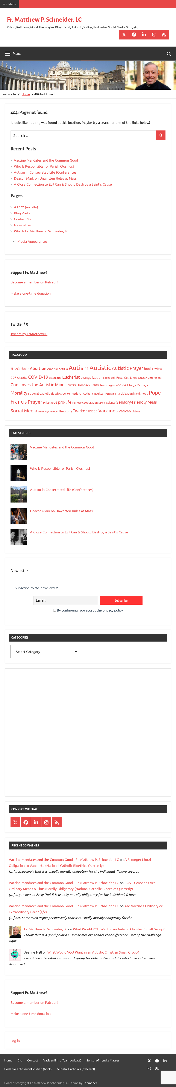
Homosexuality (88, 385)
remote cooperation (85, 402)
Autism (79, 367)
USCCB (92, 411)
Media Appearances (32, 241)
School (102, 402)
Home (8, 1060)
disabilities (55, 377)
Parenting (110, 393)
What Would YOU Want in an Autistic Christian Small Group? (118, 929)
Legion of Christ (117, 385)
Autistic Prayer (127, 368)
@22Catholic (20, 368)
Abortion (38, 368)
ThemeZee (90, 1083)
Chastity (22, 377)
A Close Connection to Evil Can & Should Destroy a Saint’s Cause (63, 184)
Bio (20, 1060)
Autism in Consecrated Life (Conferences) (45, 172)
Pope (144, 393)
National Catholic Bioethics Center (49, 393)
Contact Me (23, 219)
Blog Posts (22, 213)
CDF (13, 377)
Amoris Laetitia (57, 369)
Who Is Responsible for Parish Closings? (44, 166)
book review (153, 368)
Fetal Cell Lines (126, 377)
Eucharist (71, 377)
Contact (32, 1060)
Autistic (100, 367)
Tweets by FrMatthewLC (29, 334)
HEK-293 (70, 385)
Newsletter (22, 225)
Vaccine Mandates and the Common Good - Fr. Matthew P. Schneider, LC (64, 859)
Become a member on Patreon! (34, 282)
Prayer (35, 401)
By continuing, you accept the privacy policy (89, 610)
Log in (15, 1040)
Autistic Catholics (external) (76, 1069)
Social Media (24, 410)
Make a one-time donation (31, 293)
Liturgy (131, 385)
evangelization (91, 377)
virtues (136, 411)
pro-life (64, 401)
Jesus (103, 385)
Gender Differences (149, 377)
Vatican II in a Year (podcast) (62, 1060)
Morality (19, 392)
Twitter (80, 410)
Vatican (124, 411)
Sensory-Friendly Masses (102, 1060)
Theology (65, 411)
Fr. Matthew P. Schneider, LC (44, 19)
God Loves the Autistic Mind (38, 384)
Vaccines (108, 410)
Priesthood (50, 402)
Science (110, 402)
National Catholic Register (88, 393)
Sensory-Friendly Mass (136, 401)
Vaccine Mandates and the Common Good (46, 160)
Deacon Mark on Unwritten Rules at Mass (45, 178)
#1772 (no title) (26, 207)
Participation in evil (129, 393)
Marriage (142, 385)
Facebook (109, 377)
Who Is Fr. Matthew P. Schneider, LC (41, 231)
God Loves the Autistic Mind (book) (28, 1069)
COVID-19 (38, 377)
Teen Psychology (48, 411)
